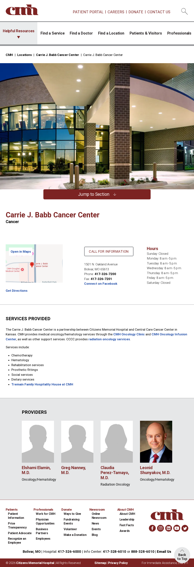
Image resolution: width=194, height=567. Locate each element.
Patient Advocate (19, 533)
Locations (24, 55)
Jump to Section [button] (93, 194)
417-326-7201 (101, 279)
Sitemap (100, 563)
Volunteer (70, 529)
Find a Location (111, 33)
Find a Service (52, 33)
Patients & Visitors (146, 33)
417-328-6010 (114, 552)
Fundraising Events (71, 521)
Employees (43, 538)
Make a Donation (75, 535)
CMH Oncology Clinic (129, 334)
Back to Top (182, 557)
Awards (125, 531)
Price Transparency (17, 525)
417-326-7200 (105, 274)
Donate (135, 12)
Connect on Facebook (100, 283)
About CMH (127, 514)
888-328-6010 (142, 552)
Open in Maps (21, 251)
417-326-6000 (69, 552)
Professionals (179, 33)
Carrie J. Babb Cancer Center (57, 55)
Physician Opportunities (45, 521)
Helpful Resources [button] (18, 31)
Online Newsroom (99, 516)
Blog (95, 535)
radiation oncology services (109, 339)
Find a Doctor (81, 33)
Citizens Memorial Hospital (35, 563)
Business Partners (42, 531)
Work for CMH (45, 514)
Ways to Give (72, 514)
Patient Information (16, 516)
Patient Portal (88, 12)
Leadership (127, 519)
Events (96, 529)
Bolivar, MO (32, 552)
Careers (116, 12)
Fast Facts (127, 525)
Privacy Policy (118, 563)
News (95, 523)
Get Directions (16, 291)
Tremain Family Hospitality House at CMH (42, 384)
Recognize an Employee (17, 540)
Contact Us (158, 12)
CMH (9, 55)
